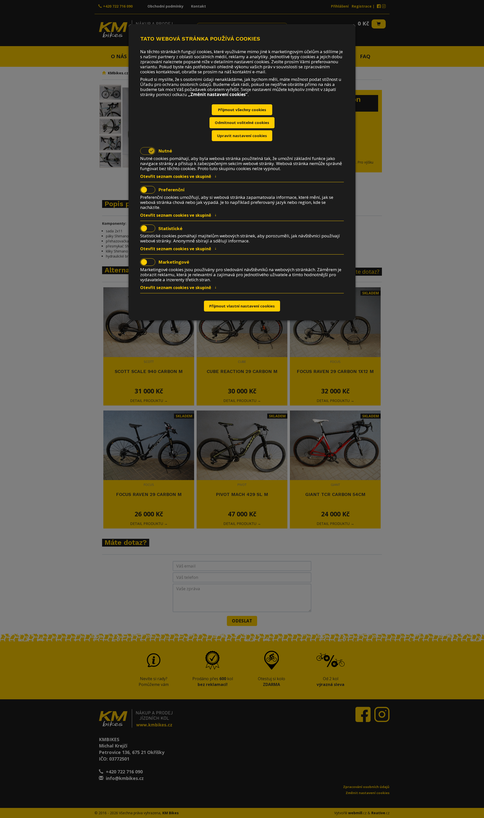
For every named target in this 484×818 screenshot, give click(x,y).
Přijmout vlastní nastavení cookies (242, 305)
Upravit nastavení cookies (242, 135)
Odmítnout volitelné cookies (242, 122)
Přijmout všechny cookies (242, 109)
